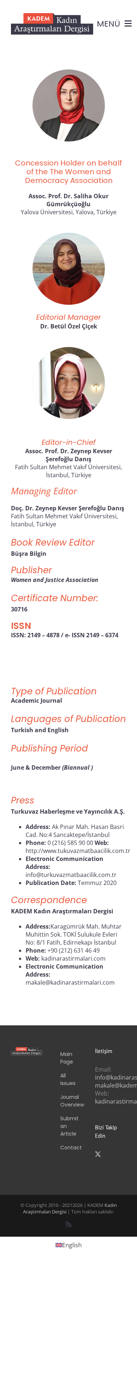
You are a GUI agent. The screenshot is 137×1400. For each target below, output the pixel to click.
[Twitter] (98, 1154)
